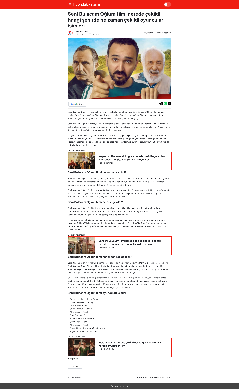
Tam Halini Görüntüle (160, 377)
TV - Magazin (75, 366)
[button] (161, 103)
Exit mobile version (120, 386)
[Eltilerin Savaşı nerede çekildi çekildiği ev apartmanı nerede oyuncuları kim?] (119, 347)
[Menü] (71, 4)
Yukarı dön (142, 377)
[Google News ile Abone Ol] (77, 104)
